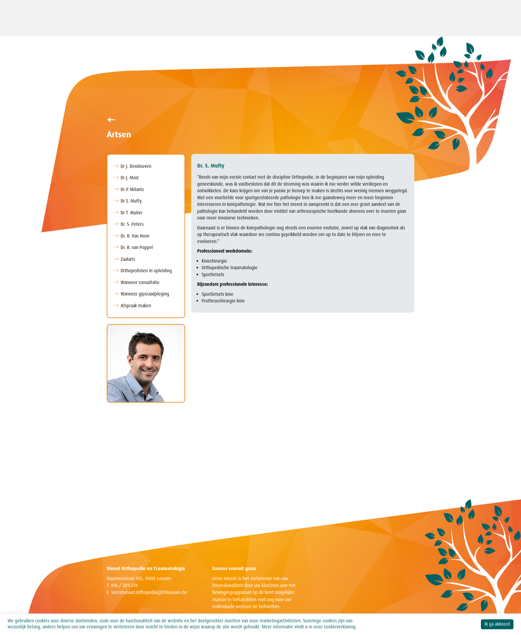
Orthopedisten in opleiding (146, 271)
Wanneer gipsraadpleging (145, 294)
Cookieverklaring (339, 627)
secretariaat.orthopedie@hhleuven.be (149, 592)
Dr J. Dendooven (136, 166)
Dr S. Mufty (131, 201)
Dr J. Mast (130, 178)
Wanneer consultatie (140, 282)
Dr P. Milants (132, 190)
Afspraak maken (136, 306)
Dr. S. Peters (132, 224)
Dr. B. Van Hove (135, 236)
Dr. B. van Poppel (137, 247)
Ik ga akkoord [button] (497, 624)
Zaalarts (128, 259)
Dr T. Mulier (132, 213)
